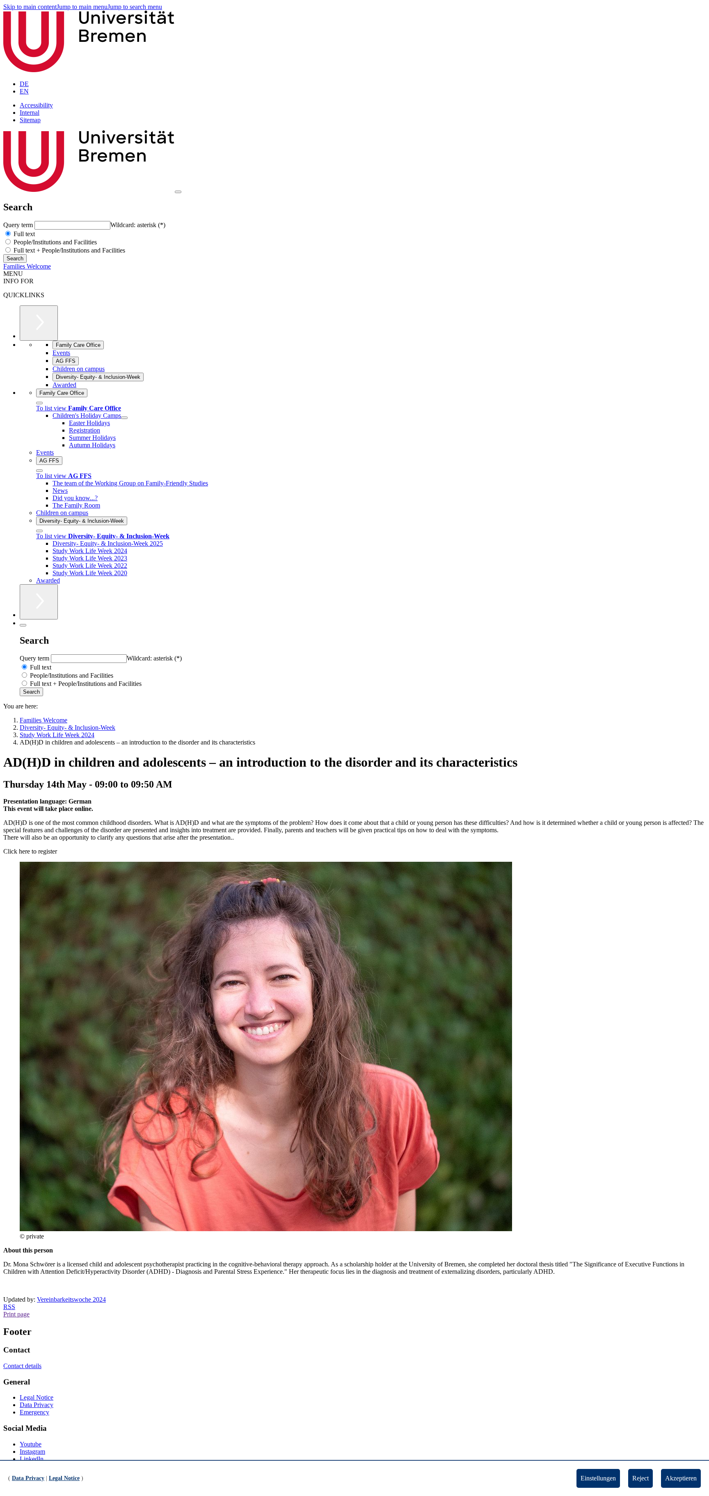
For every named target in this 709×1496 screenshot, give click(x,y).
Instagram (32, 1451)
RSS (9, 1306)
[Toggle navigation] (178, 192)
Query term (18, 224)
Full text (23, 233)
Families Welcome (27, 266)
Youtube (30, 1444)
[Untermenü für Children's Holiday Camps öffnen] (124, 418)
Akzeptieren (681, 1478)
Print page (16, 1314)
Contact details (22, 1365)
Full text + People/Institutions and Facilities (68, 250)
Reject (640, 1478)
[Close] (39, 403)
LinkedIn (31, 1458)
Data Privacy (36, 1404)
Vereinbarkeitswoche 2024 (71, 1299)
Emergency (34, 1412)
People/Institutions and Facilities (54, 242)
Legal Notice (36, 1397)
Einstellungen (598, 1478)
